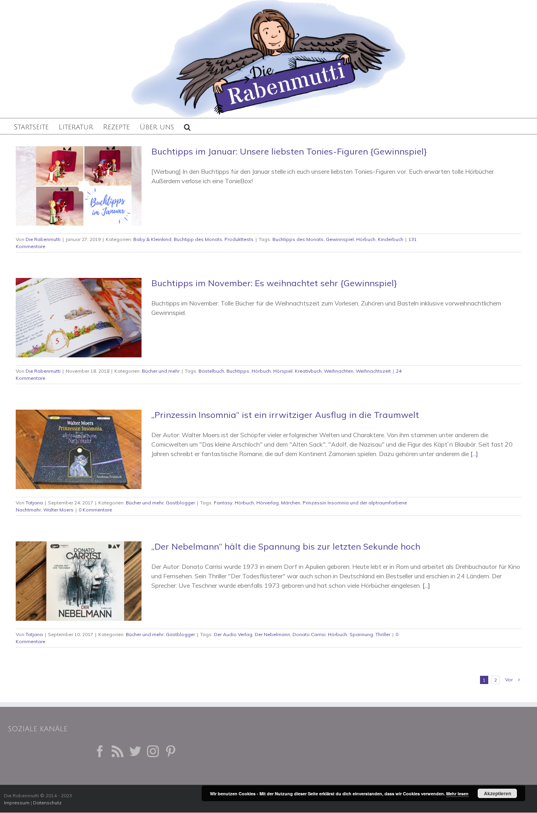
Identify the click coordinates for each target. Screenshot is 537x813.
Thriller (382, 634)
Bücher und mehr (161, 371)
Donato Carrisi (309, 634)
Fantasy (223, 503)
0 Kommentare (95, 510)
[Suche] (187, 126)
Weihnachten (338, 371)
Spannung (361, 634)
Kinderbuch (390, 239)
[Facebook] (100, 751)
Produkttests (239, 239)
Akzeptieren (497, 793)
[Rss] (117, 751)
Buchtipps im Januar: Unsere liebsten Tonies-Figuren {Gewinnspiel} (289, 151)
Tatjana (34, 503)
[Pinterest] (171, 751)
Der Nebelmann (272, 634)
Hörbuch (365, 239)
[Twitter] (135, 751)
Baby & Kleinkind (152, 239)
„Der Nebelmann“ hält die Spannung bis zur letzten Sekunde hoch (285, 546)
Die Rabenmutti (43, 239)
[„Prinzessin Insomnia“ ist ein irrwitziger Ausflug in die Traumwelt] (79, 449)
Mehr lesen (457, 793)
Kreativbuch (308, 371)
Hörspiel (282, 371)
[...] (474, 454)
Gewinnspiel (340, 239)
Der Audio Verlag (233, 634)
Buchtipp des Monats (198, 239)
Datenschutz (47, 803)
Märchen (290, 503)
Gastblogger (180, 503)
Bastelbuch (211, 371)
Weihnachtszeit (373, 371)
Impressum (16, 803)
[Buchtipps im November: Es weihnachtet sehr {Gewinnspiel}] (79, 317)
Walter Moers (58, 510)
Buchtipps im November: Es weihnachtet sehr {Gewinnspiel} (274, 283)
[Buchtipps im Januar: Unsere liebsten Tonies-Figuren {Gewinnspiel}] (79, 186)
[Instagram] (153, 751)
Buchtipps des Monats (298, 239)
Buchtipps (237, 371)
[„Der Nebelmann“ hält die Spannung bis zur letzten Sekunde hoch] (79, 581)
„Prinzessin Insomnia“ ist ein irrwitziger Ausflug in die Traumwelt (285, 414)
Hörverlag (267, 503)
